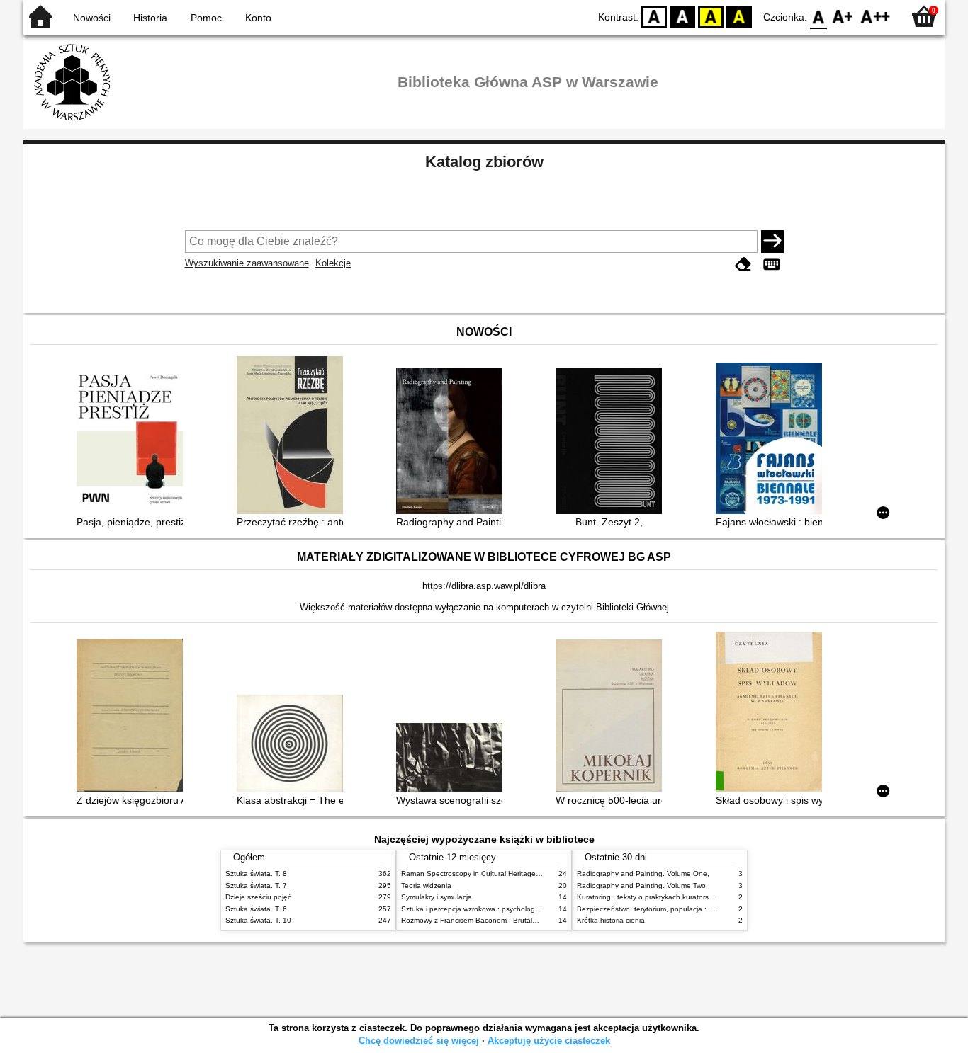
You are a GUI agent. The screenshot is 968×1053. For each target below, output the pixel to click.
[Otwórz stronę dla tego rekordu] (133, 440)
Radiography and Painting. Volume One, (643, 873)
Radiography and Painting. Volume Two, (642, 885)
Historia (150, 17)
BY (739, 16)
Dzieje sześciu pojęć (258, 897)
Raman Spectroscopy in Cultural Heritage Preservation (490, 873)
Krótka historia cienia (611, 920)
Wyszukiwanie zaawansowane (247, 263)
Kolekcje (333, 263)
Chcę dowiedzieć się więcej (419, 1040)
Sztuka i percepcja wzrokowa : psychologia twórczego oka (495, 909)
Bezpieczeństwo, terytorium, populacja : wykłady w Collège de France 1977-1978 (709, 909)
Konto (258, 17)
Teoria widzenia (426, 885)
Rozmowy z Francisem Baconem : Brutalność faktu (483, 920)
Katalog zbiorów (484, 162)
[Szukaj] (772, 241)
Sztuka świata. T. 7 (256, 885)
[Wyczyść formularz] (743, 264)
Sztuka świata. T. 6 (256, 909)
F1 (843, 16)
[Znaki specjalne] (771, 264)
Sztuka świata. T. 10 (258, 920)
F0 (819, 16)
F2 (875, 16)
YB (711, 16)
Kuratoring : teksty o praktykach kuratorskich (649, 897)
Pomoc (206, 17)
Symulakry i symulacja (436, 897)
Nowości (92, 17)
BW (682, 16)
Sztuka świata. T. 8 (256, 873)
